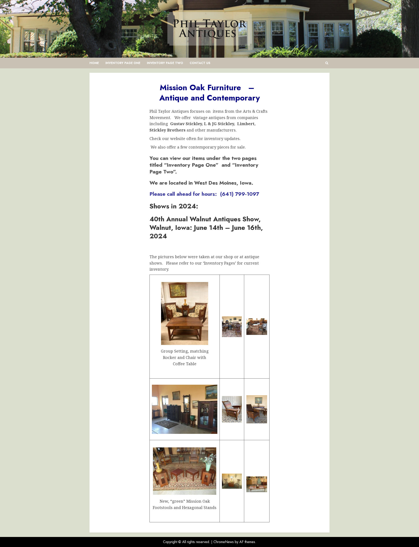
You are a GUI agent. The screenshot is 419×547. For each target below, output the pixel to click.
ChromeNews (223, 541)
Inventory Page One (122, 63)
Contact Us (200, 63)
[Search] (327, 63)
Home (94, 63)
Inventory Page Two (165, 63)
